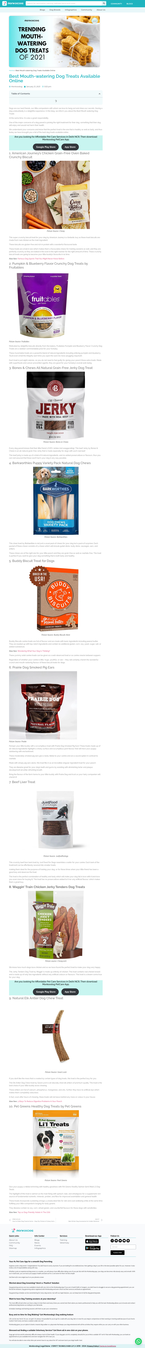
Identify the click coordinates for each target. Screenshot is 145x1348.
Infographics (71, 10)
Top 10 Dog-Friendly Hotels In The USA (34, 1212)
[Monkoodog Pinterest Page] (128, 1240)
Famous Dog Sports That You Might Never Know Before (41, 259)
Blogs (130, 4)
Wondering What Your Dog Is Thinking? (34, 651)
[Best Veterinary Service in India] (12, 3)
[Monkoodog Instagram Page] (112, 1240)
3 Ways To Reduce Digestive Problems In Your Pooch (40, 1101)
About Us (101, 10)
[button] (99, 94)
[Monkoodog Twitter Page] (120, 1240)
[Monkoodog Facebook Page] (116, 1240)
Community (116, 4)
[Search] (104, 3)
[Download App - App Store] (92, 1241)
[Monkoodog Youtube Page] (124, 1240)
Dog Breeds (55, 10)
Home (11, 70)
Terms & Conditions (108, 1346)
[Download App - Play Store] (92, 1248)
